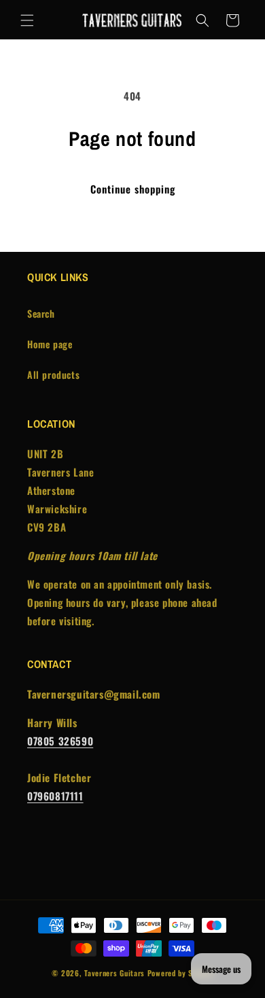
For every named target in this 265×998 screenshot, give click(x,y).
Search (41, 313)
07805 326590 (60, 740)
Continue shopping (132, 188)
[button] (27, 20)
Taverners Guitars (114, 972)
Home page (49, 344)
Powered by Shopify (180, 972)
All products (53, 374)
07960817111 (55, 795)
